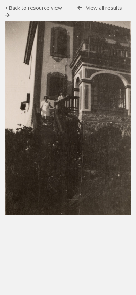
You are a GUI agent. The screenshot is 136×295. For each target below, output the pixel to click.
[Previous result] (79, 7)
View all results (104, 7)
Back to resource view (34, 7)
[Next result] (7, 15)
